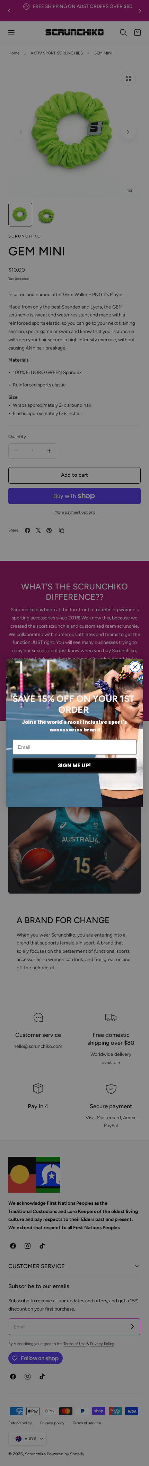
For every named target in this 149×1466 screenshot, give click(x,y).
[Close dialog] (135, 666)
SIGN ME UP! (74, 765)
